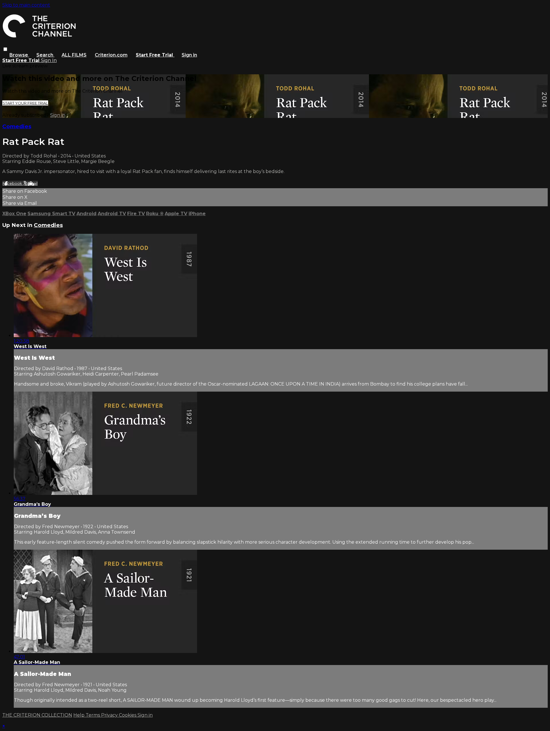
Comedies (16, 126)
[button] (5, 49)
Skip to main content (26, 5)
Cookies (128, 715)
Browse (19, 55)
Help (79, 715)
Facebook (13, 183)
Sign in (189, 55)
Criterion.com (111, 55)
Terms (93, 715)
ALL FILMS (74, 55)
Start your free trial (25, 103)
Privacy (110, 715)
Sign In (49, 60)
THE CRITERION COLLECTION (37, 715)
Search (45, 55)
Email (33, 183)
